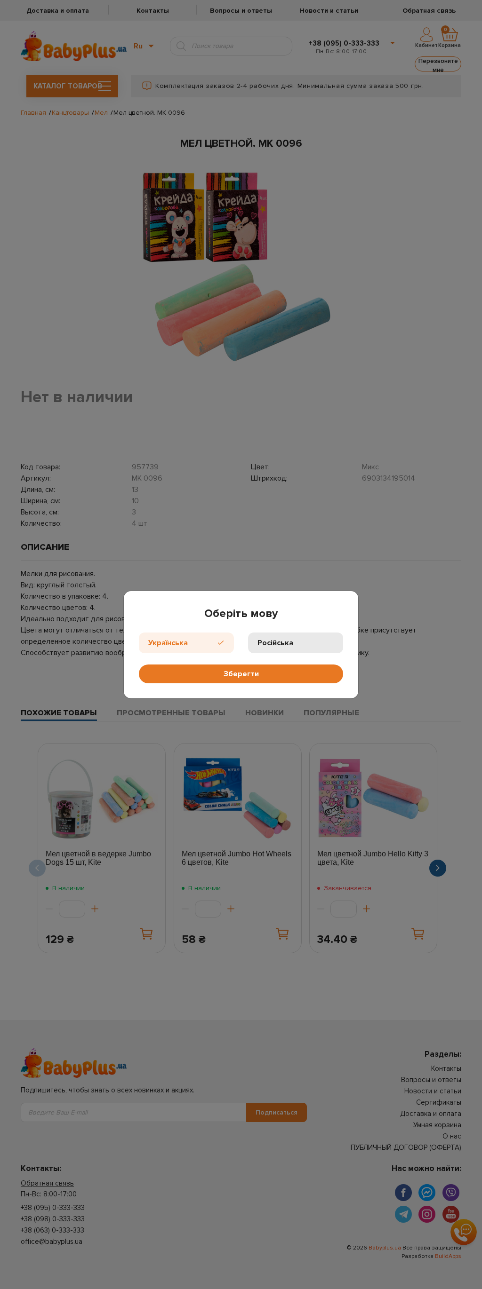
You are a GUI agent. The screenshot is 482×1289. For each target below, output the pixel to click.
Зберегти (241, 674)
